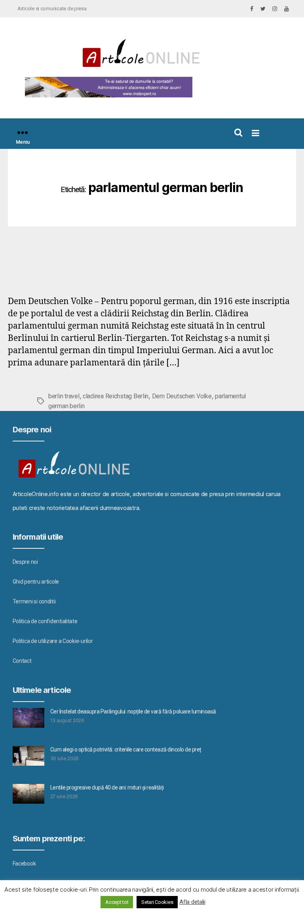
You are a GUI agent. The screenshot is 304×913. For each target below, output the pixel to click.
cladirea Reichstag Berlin (115, 396)
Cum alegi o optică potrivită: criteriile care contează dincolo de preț (125, 749)
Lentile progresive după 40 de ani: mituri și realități (107, 787)
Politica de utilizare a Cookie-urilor (53, 641)
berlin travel (64, 396)
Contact (22, 661)
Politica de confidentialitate (45, 621)
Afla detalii (192, 901)
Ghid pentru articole (36, 581)
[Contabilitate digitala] (107, 87)
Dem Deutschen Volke (182, 396)
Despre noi (25, 562)
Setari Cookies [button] (157, 902)
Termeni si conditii (34, 601)
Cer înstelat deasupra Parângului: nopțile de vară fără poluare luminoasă (133, 711)
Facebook (24, 863)
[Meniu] (23, 132)
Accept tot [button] (116, 902)
